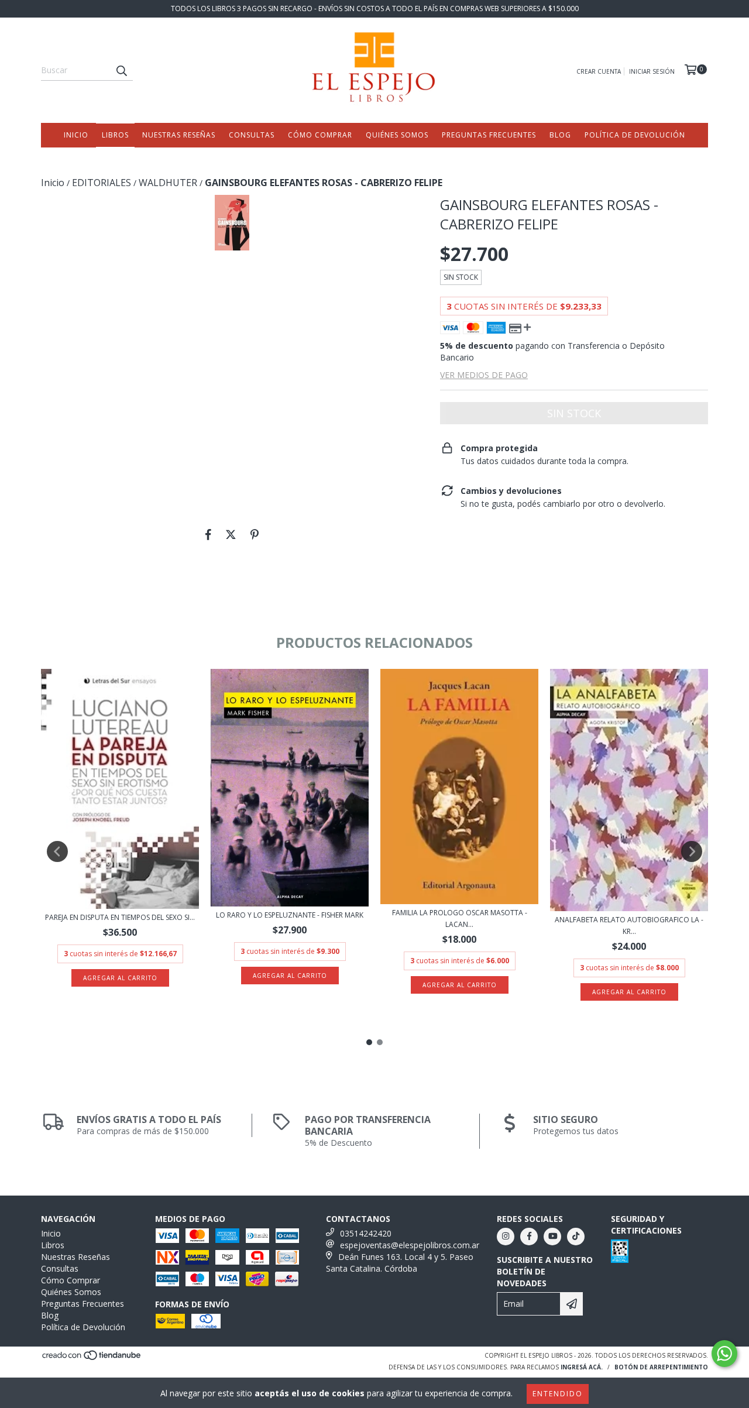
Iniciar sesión (652, 71)
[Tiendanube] (92, 1358)
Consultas (251, 135)
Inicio (76, 135)
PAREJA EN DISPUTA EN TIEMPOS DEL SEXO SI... (120, 917)
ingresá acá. (582, 1367)
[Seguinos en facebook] (529, 1236)
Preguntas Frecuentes (489, 135)
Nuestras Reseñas (178, 135)
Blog (560, 135)
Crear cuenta (598, 71)
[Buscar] (121, 70)
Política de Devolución (635, 135)
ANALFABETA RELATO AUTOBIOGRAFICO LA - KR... (629, 925)
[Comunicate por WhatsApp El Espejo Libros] (724, 1353)
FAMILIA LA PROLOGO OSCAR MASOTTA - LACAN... (459, 918)
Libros (115, 135)
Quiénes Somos (397, 135)
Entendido (557, 1394)
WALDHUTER (168, 182)
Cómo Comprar (320, 135)
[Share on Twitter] (230, 534)
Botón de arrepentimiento (661, 1367)
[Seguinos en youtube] (552, 1236)
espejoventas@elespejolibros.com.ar (409, 1245)
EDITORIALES (101, 182)
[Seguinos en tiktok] (576, 1236)
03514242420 (365, 1233)
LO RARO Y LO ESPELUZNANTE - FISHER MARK (289, 915)
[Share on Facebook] (208, 534)
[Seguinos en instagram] (505, 1236)
